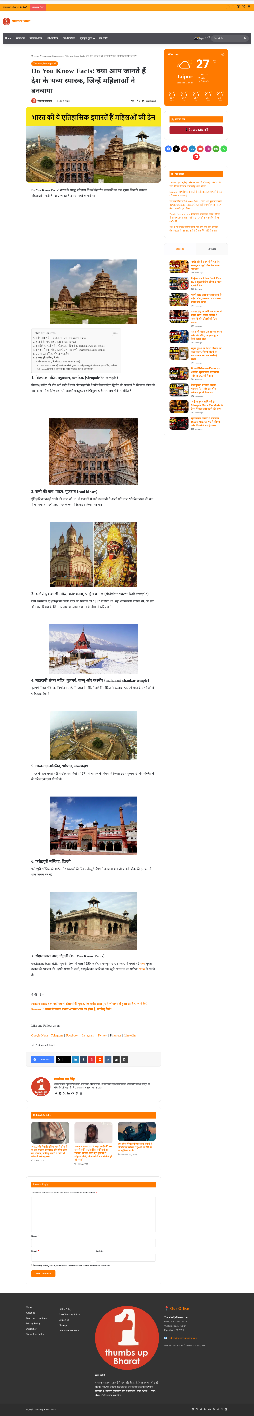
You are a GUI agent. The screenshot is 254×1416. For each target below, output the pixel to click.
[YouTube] (72, 1093)
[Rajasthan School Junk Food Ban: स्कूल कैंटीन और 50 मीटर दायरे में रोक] (179, 283)
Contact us (64, 1320)
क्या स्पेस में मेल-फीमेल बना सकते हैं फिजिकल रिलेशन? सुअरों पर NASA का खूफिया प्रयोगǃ (135, 1147)
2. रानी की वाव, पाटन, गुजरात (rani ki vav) (56, 342)
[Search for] (245, 38)
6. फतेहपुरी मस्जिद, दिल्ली (47, 357)
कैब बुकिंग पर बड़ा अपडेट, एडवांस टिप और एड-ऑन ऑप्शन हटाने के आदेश (204, 389)
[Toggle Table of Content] (113, 333)
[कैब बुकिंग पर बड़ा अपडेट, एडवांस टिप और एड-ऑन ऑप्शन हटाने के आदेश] (179, 389)
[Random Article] (243, 7)
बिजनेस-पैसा (36, 38)
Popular (212, 249)
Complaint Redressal (69, 1330)
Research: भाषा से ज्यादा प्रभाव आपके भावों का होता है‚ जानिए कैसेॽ (67, 369)
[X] (64, 1093)
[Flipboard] (196, 156)
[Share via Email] (116, 1059)
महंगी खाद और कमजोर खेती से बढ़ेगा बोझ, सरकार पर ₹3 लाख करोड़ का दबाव (206, 298)
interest (116, 1036)
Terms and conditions (36, 1318)
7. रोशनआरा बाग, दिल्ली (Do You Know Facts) (58, 361)
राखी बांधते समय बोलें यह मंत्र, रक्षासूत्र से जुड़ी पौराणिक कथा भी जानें (113, 7)
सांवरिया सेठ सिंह (44, 101)
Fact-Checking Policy (69, 1314)
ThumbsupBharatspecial (52, 56)
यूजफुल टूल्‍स (86, 38)
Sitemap (63, 1325)
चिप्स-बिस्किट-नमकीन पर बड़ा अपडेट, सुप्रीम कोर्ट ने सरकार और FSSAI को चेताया (205, 372)
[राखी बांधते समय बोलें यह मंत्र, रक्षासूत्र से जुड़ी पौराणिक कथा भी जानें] (179, 266)
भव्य (142, 964)
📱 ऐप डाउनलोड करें (196, 130)
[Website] (56, 1093)
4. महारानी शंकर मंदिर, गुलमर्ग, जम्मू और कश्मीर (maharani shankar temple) (70, 350)
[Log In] (238, 7)
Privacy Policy (33, 1323)
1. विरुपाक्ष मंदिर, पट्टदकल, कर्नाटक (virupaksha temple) (61, 338)
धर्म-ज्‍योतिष (52, 38)
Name (35, 1236)
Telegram (57, 1036)
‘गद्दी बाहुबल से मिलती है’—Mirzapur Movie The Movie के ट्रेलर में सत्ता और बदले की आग (207, 405)
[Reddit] (99, 1059)
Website (100, 1251)
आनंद (141, 969)
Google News (39, 1036)
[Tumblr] (83, 1059)
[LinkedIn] (75, 1059)
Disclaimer (31, 1329)
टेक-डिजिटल (69, 38)
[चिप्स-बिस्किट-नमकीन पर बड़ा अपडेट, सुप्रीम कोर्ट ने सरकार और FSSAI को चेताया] (179, 373)
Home (8, 38)
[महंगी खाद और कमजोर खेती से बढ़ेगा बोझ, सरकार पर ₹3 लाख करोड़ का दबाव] (179, 299)
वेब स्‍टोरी (103, 38)
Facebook (72, 1036)
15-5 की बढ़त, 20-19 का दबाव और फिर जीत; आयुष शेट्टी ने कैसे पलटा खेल (206, 335)
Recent (180, 249)
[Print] (124, 1059)
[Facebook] (60, 1093)
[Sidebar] (248, 7)
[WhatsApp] (223, 148)
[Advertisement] (93, 225)
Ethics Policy (65, 1309)
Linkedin (130, 1036)
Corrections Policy (35, 1334)
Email (35, 1251)
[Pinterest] (91, 1059)
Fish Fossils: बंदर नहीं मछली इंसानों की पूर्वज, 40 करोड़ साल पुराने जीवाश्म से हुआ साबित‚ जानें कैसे (79, 365)
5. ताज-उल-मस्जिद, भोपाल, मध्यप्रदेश (52, 354)
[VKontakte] (108, 1059)
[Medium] (216, 148)
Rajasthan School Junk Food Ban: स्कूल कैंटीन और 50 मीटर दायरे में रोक (206, 282)
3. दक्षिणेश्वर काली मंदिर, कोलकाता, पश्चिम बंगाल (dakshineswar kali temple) (70, 346)
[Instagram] (81, 1093)
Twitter (102, 1036)
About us (30, 1313)
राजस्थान (20, 38)
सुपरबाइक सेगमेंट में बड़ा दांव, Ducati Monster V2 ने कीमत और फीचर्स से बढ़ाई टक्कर (205, 422)
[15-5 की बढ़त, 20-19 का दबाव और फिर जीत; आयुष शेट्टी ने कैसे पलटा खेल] (179, 336)
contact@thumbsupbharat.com (182, 1338)
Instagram (88, 1036)
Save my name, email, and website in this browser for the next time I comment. (72, 1265)
